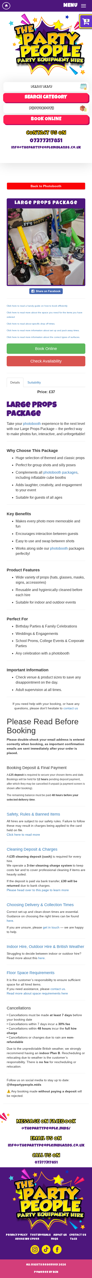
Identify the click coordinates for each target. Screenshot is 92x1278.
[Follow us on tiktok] (46, 1249)
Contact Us (77, 1235)
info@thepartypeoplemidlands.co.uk (46, 148)
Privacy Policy (16, 1235)
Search (46, 119)
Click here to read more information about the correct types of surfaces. (43, 337)
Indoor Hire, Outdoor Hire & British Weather (45, 946)
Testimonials (40, 1235)
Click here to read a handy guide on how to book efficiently (37, 306)
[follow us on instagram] (35, 1249)
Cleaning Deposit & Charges (32, 849)
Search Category (46, 97)
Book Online (46, 348)
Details (15, 382)
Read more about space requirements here (37, 993)
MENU (70, 5)
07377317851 (46, 141)
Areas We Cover (27, 1239)
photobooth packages (60, 472)
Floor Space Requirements (30, 973)
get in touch (51, 927)
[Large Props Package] (46, 246)
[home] (6, 5)
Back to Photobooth (46, 186)
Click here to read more (23, 834)
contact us (70, 708)
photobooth (32, 424)
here (10, 920)
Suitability (34, 382)
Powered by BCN (46, 1272)
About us (60, 1235)
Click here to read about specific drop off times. (31, 323)
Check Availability (46, 361)
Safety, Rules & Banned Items (33, 814)
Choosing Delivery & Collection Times (40, 905)
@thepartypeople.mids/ (46, 1129)
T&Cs (73, 1239)
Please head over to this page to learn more (38, 890)
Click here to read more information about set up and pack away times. (43, 330)
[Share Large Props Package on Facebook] (46, 291)
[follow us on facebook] (57, 1249)
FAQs (54, 1239)
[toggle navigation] (83, 6)
